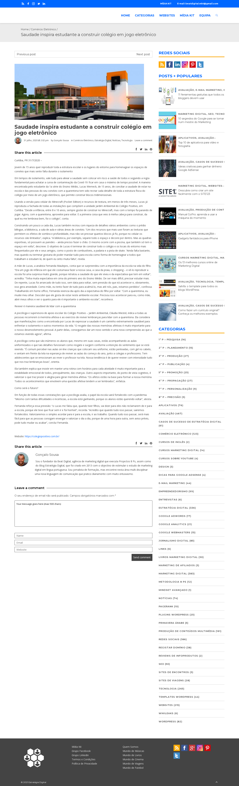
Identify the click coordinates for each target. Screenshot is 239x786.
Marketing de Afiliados (177, 565)
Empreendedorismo (173, 491)
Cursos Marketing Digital (198, 257)
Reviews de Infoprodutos (178, 655)
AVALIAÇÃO (186, 89)
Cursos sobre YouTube (176, 458)
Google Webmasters (174, 532)
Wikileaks (166, 713)
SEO (211, 113)
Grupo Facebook (81, 751)
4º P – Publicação (172, 364)
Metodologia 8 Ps (172, 581)
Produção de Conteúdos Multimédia (187, 631)
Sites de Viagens (171, 680)
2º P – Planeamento (173, 347)
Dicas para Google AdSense (180, 474)
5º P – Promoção (171, 372)
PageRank (166, 606)
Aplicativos (187, 137)
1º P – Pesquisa (169, 339)
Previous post (26, 54)
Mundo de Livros (132, 755)
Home (25, 29)
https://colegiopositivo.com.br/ (42, 436)
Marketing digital (192, 113)
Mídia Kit (77, 746)
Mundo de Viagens (133, 763)
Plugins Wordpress (174, 614)
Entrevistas (168, 499)
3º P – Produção (171, 356)
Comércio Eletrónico (43, 29)
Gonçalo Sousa (61, 140)
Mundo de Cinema (133, 759)
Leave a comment (143, 140)
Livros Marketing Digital (178, 557)
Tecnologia (126, 140)
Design (164, 466)
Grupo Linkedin (80, 755)
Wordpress (167, 721)
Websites (215, 185)
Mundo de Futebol (133, 767)
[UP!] (216, 782)
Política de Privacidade (84, 763)
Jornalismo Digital (174, 540)
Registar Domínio (172, 647)
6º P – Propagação (172, 380)
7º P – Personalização (175, 388)
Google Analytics (172, 524)
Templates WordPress (176, 696)
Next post (143, 54)
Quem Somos (130, 746)
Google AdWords (172, 516)
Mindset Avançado (173, 590)
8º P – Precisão (170, 397)
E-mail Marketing (209, 89)
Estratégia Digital (103, 140)
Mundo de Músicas (133, 751)
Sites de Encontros (174, 672)
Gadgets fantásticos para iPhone (198, 238)
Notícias (116, 140)
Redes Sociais (169, 639)
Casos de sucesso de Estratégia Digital (190, 421)
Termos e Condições (83, 759)
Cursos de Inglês (172, 442)
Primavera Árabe (171, 622)
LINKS (163, 548)
